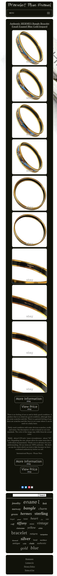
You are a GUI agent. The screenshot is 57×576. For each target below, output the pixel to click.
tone (26, 519)
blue (35, 547)
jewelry (16, 503)
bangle (30, 508)
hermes (26, 514)
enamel (31, 502)
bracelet (19, 532)
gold (24, 548)
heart (34, 518)
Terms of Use (29, 570)
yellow (31, 527)
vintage (42, 523)
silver (25, 538)
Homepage (29, 559)
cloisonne (20, 528)
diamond (15, 540)
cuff (12, 524)
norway (16, 509)
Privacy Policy (29, 566)
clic (42, 519)
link (45, 503)
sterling (41, 513)
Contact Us (29, 563)
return (33, 533)
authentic (41, 543)
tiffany (22, 523)
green (14, 514)
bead (35, 540)
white (40, 528)
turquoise (44, 535)
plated (19, 519)
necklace (43, 540)
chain (31, 543)
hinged (12, 519)
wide (24, 544)
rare (47, 519)
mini (32, 523)
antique (16, 543)
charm (42, 508)
